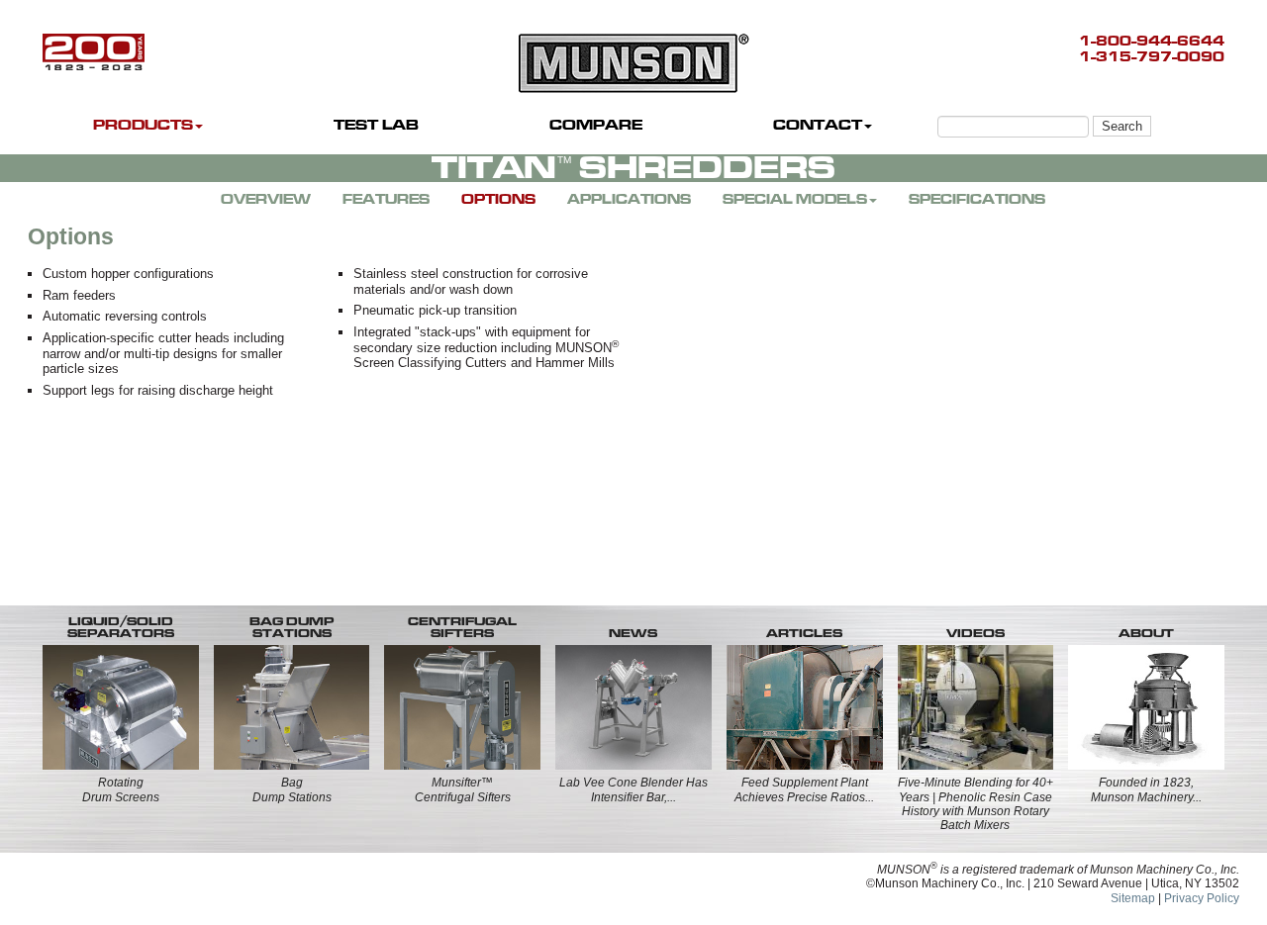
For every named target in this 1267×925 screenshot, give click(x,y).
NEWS (633, 633)
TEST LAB (376, 125)
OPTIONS (498, 199)
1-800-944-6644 (1151, 41)
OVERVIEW (266, 199)
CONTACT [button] (817, 125)
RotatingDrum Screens (120, 789)
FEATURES (386, 199)
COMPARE (595, 125)
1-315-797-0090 (1151, 56)
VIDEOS (975, 633)
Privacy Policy (1201, 898)
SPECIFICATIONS (977, 199)
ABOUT (1146, 633)
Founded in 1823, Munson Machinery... (1146, 789)
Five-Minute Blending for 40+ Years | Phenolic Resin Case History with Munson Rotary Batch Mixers (975, 804)
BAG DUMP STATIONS (291, 627)
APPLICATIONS (629, 199)
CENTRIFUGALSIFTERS (462, 627)
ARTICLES (804, 633)
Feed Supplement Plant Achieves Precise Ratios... (804, 789)
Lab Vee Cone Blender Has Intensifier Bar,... (633, 789)
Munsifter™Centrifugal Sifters (463, 789)
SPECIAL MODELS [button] (795, 199)
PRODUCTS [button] (143, 125)
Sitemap (1133, 898)
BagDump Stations (292, 789)
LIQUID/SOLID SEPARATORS (120, 627)
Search (1122, 126)
